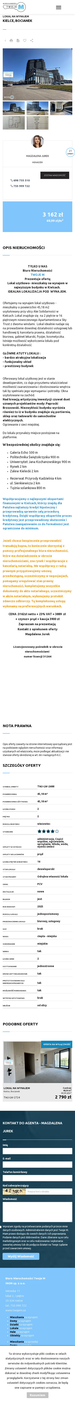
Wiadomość (10, 1199)
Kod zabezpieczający (16, 1185)
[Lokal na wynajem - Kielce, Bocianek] (37, 1071)
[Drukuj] (11, 41)
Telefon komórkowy (15, 1172)
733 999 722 (21, 186)
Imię (5, 1145)
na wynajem (24, 1317)
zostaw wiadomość (55, 175)
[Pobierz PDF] (18, 41)
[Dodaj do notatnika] (24, 41)
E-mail (7, 1158)
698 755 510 (21, 180)
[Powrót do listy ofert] (5, 41)
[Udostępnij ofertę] (31, 41)
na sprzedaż (24, 1341)
